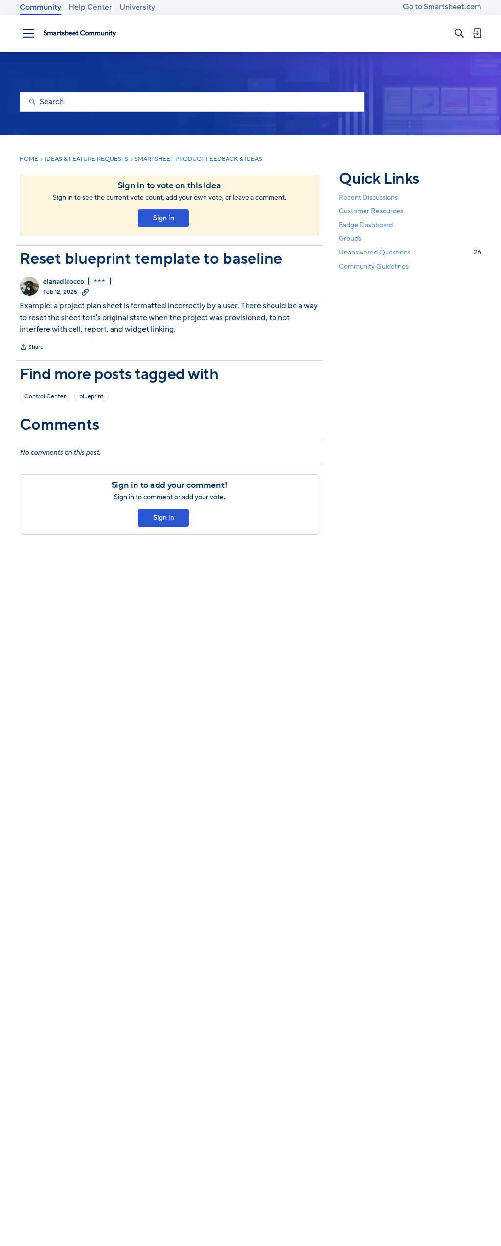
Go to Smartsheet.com (442, 6)
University (137, 7)
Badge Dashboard (366, 225)
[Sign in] (477, 33)
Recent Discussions (368, 197)
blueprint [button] (91, 396)
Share (32, 348)
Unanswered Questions (410, 252)
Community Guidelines (374, 266)
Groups (350, 238)
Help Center (90, 7)
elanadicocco (63, 281)
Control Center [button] (45, 396)
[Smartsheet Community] (79, 33)
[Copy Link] (85, 291)
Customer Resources (371, 211)
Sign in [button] (163, 218)
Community (40, 7)
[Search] (459, 33)
